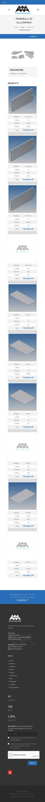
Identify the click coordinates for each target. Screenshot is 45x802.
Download (13, 681)
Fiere (11, 678)
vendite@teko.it (17, 649)
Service (12, 672)
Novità (12, 669)
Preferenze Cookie (28, 796)
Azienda (12, 663)
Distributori (13, 675)
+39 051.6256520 (16, 647)
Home (16, 27)
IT (5, 2)
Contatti (12, 684)
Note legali (13, 794)
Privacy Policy (15, 740)
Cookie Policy (15, 796)
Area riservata (14, 687)
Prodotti (22, 27)
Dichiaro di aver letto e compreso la (23, 739)
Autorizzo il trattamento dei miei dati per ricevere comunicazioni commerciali (23, 746)
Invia (32, 763)
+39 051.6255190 (20, 644)
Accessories (30, 27)
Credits (21, 794)
